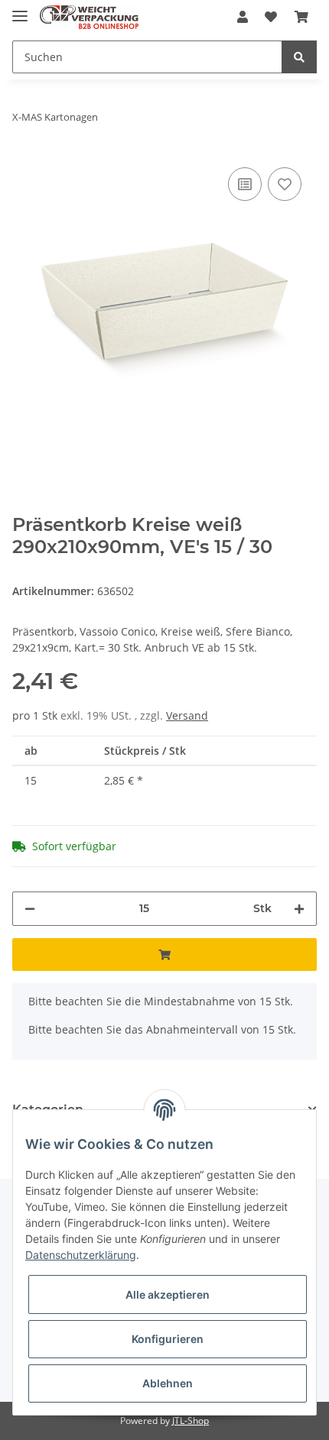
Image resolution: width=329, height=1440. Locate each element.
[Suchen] (299, 56)
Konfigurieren (168, 1338)
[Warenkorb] (301, 17)
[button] (242, 17)
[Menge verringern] (30, 908)
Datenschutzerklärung (80, 1254)
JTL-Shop (190, 1420)
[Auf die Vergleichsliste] (245, 184)
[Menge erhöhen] (299, 908)
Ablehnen (167, 1383)
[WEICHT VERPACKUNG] (89, 17)
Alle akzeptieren (167, 1294)
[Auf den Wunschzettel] (284, 184)
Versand (187, 715)
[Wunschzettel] (270, 17)
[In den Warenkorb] (164, 954)
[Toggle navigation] (20, 9)
